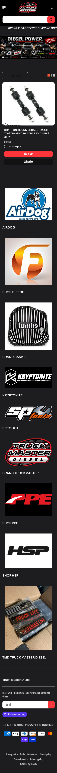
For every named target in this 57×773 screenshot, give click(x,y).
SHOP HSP (10, 575)
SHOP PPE (10, 523)
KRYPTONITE (12, 395)
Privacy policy (12, 754)
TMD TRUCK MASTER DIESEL (24, 657)
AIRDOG (8, 227)
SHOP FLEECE (13, 292)
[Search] (51, 19)
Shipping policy (36, 759)
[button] (5, 7)
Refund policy (45, 754)
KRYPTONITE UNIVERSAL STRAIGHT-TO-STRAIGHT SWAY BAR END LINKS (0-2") (27, 133)
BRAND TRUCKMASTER (20, 473)
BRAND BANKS (13, 357)
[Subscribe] (51, 704)
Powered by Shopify (28, 764)
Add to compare (15, 146)
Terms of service (21, 759)
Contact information (28, 754)
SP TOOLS (10, 428)
